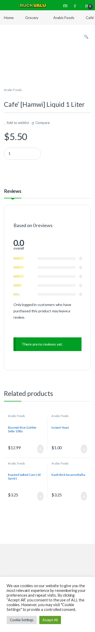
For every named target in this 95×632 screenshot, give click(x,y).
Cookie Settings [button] (22, 620)
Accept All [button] (50, 620)
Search (66, 5)
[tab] (12, 193)
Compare (42, 123)
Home (8, 17)
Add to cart (40, 448)
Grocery (31, 17)
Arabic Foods (63, 17)
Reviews (12, 191)
